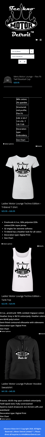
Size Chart (20, 140)
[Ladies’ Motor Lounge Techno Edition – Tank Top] (22, 269)
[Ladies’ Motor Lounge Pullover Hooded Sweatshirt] (22, 356)
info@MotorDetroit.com (30, 434)
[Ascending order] (32, 51)
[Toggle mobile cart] (36, 40)
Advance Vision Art (11, 429)
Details (39, 146)
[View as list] (24, 62)
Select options (9, 144)
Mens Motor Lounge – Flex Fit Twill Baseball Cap (27, 78)
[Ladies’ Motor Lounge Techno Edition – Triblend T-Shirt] (22, 177)
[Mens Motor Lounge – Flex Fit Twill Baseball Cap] (7, 79)
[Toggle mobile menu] (41, 40)
